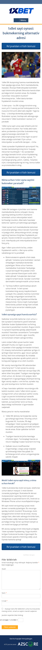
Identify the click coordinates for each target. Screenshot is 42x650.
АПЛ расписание (10, 644)
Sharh (4, 569)
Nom (4, 593)
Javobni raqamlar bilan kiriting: (12, 615)
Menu (23, 20)
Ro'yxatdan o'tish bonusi (21, 46)
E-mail (5, 601)
